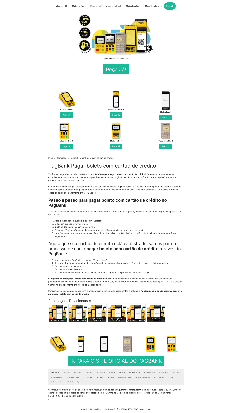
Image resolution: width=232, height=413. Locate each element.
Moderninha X (96, 6)
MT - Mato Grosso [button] (159, 377)
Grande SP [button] (112, 372)
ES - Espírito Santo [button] (164, 372)
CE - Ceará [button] (110, 377)
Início (50, 158)
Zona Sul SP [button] (89, 372)
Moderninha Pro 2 (133, 6)
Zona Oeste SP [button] (101, 372)
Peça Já (66, 115)
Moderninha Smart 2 (153, 6)
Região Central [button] (55, 372)
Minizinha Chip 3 (79, 6)
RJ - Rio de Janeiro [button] (134, 372)
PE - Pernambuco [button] (88, 377)
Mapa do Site (145, 409)
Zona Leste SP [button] (78, 372)
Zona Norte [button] (66, 372)
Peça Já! (169, 6)
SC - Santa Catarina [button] (56, 377)
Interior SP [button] (122, 372)
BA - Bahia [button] (100, 377)
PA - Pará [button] (70, 382)
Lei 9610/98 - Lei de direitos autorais (66, 396)
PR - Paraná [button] (176, 372)
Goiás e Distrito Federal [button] (124, 377)
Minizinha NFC (61, 6)
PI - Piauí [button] (170, 377)
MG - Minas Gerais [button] (149, 372)
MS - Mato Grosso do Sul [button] (142, 377)
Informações (62, 158)
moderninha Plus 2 (113, 6)
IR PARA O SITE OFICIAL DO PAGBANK (116, 361)
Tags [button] (78, 382)
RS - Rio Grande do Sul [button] (72, 377)
